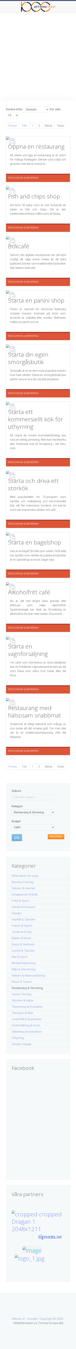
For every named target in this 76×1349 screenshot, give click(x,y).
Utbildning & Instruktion (27, 1031)
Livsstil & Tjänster (23, 950)
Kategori (17, 806)
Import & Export (22, 925)
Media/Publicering (23, 963)
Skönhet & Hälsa (22, 1000)
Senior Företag (21, 994)
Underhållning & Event (26, 1025)
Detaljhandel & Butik (25, 894)
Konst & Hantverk (23, 944)
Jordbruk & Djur (22, 932)
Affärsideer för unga (25, 876)
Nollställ (56, 836)
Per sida (55, 109)
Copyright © (48, 1319)
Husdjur (17, 913)
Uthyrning (18, 1038)
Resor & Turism (22, 982)
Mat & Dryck (19, 957)
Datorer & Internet (23, 888)
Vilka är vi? (18, 1319)
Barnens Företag (23, 882)
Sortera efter (14, 109)
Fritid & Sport (20, 901)
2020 (60, 1319)
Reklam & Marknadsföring (28, 975)
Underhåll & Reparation (27, 1019)
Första (12, 125)
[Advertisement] (38, 53)
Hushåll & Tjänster (23, 919)
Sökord (16, 791)
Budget (16, 821)
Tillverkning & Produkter (27, 1006)
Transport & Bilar (22, 1013)
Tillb (24, 125)
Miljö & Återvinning (23, 969)
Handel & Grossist (23, 907)
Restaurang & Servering (27, 988)
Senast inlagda (21, 1044)
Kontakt (32, 1319)
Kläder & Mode (21, 938)
